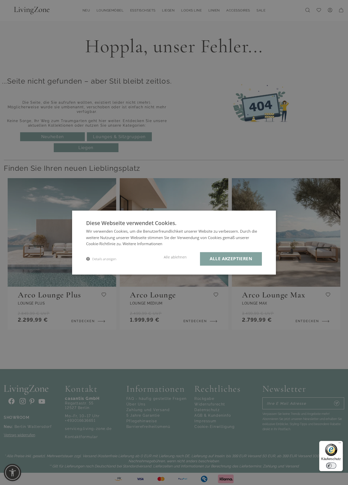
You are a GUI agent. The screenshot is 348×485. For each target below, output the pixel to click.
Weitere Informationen (142, 243)
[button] (101, 259)
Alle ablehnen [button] (175, 257)
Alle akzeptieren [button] (231, 258)
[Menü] (340, 444)
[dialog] (174, 242)
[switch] (331, 466)
